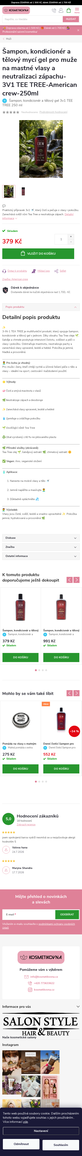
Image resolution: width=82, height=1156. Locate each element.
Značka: (15, 279)
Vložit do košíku (41, 254)
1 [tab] (36, 670)
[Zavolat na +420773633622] (54, 10)
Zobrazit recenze (26, 824)
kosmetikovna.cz (44, 989)
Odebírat (67, 914)
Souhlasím (61, 1145)
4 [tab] (46, 670)
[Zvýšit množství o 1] (71, 236)
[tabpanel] (20, 626)
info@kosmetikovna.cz (44, 977)
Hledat (71, 19)
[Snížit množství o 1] (71, 241)
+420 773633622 (44, 983)
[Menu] (77, 10)
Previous (70, 580)
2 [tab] (39, 670)
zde (25, 1122)
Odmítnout (21, 1144)
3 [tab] (43, 670)
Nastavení (41, 1131)
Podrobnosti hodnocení (53, 112)
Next (76, 580)
